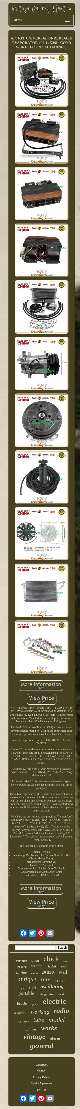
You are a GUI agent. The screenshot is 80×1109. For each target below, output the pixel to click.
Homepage (42, 1064)
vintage (34, 1036)
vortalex (21, 961)
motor (21, 972)
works (49, 1027)
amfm (34, 973)
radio (61, 1011)
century (23, 1021)
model (56, 1019)
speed (34, 1004)
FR (44, 1089)
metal (63, 966)
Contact (41, 1070)
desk (61, 994)
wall (62, 972)
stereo (60, 981)
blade (22, 1003)
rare (45, 979)
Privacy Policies (41, 1077)
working (40, 1012)
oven (35, 960)
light (22, 988)
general (41, 1046)
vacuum (37, 966)
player (31, 1029)
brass (48, 972)
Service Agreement (41, 1083)
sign (32, 987)
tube (38, 1019)
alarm (55, 1038)
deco (65, 961)
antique (27, 979)
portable (26, 993)
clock (51, 959)
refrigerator (46, 994)
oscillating (52, 986)
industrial (20, 1013)
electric (54, 1001)
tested (52, 966)
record (22, 967)
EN (39, 1089)
